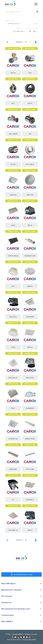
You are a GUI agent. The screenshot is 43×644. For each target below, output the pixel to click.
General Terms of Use (14, 639)
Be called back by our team (23, 574)
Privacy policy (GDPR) (29, 639)
